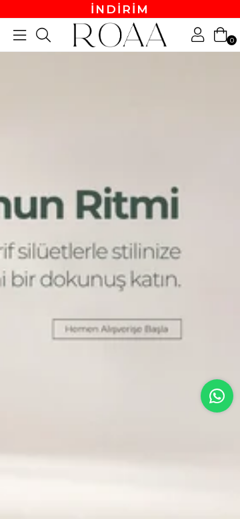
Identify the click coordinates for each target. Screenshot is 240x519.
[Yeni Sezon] (120, 259)
